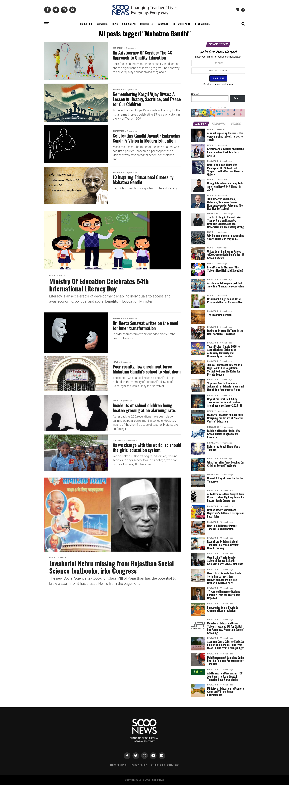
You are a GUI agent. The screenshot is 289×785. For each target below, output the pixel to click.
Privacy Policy (139, 765)
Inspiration (86, 24)
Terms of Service (118, 765)
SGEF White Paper (181, 24)
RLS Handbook (202, 24)
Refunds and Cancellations (165, 765)
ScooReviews (128, 24)
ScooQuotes (146, 24)
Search (195, 94)
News (115, 24)
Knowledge (102, 24)
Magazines (163, 24)
